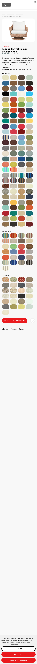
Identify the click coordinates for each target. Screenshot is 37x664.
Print (23, 329)
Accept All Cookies (18, 660)
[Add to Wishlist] (32, 320)
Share (6, 329)
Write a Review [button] (17, 53)
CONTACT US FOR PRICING (14, 320)
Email (14, 329)
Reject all (18, 654)
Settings (18, 648)
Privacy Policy (14, 643)
